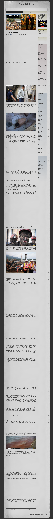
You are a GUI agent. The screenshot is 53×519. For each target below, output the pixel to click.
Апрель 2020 (40, 100)
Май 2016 (39, 149)
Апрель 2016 (40, 151)
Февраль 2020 (40, 102)
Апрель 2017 (40, 135)
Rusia (14, 31)
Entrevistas (40, 168)
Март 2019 (40, 112)
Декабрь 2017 (40, 124)
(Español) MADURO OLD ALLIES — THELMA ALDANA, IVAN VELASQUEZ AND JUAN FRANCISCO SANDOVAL (42, 62)
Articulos (40, 164)
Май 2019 (39, 110)
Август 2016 (40, 145)
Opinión (10, 31)
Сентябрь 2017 (40, 128)
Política (39, 176)
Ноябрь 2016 (40, 141)
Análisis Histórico (41, 161)
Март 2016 (40, 152)
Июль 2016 (40, 147)
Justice (39, 170)
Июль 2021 (40, 98)
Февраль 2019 (40, 114)
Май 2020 (40, 99)
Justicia (39, 172)
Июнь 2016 (40, 148)
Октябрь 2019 (40, 106)
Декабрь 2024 (40, 95)
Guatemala (40, 169)
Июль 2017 (40, 131)
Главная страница (9, 12)
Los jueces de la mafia (44, 12)
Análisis (14, 12)
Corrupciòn (40, 165)
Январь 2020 (40, 103)
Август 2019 (40, 107)
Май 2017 (39, 133)
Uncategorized (41, 178)
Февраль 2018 (40, 123)
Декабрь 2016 (40, 140)
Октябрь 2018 (40, 116)
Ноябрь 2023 (40, 96)
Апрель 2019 (40, 111)
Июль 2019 (40, 108)
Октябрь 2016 (40, 143)
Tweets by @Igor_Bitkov (42, 33)
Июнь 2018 (40, 119)
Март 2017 (40, 136)
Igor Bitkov (26, 4)
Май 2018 (39, 120)
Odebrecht (40, 173)
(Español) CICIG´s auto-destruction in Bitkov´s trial (42, 83)
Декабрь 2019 (40, 104)
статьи (16, 31)
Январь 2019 (40, 115)
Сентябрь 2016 (40, 144)
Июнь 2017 (40, 132)
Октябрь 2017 (40, 127)
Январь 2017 (40, 139)
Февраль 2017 (40, 137)
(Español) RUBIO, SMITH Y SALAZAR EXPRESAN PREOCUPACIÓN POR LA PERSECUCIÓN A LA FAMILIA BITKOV (42, 54)
